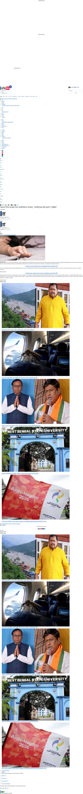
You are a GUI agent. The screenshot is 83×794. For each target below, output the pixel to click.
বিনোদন (22, 96)
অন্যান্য (7, 111)
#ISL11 (3, 101)
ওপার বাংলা (3, 117)
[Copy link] (1, 221)
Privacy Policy (5, 781)
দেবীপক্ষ (3, 142)
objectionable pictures (8, 523)
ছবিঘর (31, 96)
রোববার (3, 140)
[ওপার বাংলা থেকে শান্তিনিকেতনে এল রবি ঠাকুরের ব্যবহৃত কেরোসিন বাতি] (41, 266)
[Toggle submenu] (0, 177)
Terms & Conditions (6, 783)
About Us (4, 775)
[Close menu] (0, 158)
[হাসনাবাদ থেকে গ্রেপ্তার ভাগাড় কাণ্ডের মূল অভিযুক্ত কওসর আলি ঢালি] (41, 273)
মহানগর (4, 96)
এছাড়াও (1, 201)
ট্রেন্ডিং (3, 132)
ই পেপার (3, 129)
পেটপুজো (12, 105)
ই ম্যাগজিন (3, 131)
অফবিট (3, 114)
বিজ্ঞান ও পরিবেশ (4, 126)
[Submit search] (75, 93)
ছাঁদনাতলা (3, 148)
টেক (13, 105)
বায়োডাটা (3, 124)
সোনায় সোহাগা (4, 147)
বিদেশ (11, 96)
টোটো (15, 105)
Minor (1, 523)
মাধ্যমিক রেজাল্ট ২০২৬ (5, 144)
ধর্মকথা (3, 116)
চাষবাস (3, 127)
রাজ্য (6, 96)
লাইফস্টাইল (27, 96)
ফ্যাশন (9, 105)
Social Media (17, 523)
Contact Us (4, 778)
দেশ (8, 96)
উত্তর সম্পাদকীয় (8, 138)
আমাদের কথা (3, 138)
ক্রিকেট (3, 111)
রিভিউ (6, 122)
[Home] (6, 87)
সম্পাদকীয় (3, 136)
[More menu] (82, 96)
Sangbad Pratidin (5, 770)
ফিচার (2, 141)
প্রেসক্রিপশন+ (15, 96)
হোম (2, 100)
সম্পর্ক (7, 105)
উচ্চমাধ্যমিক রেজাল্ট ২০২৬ (5, 145)
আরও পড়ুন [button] (1, 530)
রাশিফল (34, 96)
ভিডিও (3, 135)
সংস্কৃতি (8, 122)
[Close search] (68, 88)
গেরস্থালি (17, 105)
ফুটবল (5, 111)
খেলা (18, 96)
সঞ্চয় (36, 96)
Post (14, 523)
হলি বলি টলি (3, 122)
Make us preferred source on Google (8, 234)
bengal (3, 772)
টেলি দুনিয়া (11, 122)
